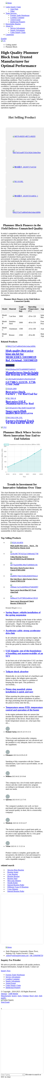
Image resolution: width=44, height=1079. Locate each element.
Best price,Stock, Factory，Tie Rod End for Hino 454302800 (22, 394)
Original (25, 996)
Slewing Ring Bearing (15, 870)
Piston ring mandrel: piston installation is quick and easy (19, 690)
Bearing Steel (12, 878)
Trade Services (11, 13)
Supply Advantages (17, 30)
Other (12, 11)
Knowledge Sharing (13, 24)
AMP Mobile (13, 994)
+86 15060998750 (36, 956)
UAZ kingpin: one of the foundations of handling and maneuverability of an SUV (24, 653)
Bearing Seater (12, 872)
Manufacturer (6, 996)
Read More (10, 365)
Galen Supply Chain (13, 7)
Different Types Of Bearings (18, 887)
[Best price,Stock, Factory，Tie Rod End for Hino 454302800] (11, 389)
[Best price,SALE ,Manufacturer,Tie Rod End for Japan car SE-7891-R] (11, 398)
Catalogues (10, 35)
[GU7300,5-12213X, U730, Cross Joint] (20, 379)
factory (14, 996)
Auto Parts (14, 9)
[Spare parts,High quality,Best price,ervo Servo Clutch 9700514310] (20, 408)
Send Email (5, 1002)
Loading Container (17, 18)
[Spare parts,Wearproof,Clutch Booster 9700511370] (24, 598)
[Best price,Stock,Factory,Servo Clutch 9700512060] (24, 565)
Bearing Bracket (13, 876)
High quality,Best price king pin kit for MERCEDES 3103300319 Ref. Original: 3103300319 (21, 355)
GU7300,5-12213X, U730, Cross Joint (21, 383)
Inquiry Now (6, 971)
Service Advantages (17, 28)
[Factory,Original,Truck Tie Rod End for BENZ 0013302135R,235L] (14, 418)
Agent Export (15, 20)
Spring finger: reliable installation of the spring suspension (23, 613)
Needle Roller (12, 883)
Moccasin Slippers (14, 881)
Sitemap (4, 994)
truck (19, 996)
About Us (9, 26)
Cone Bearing (12, 874)
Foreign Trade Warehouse (19, 15)
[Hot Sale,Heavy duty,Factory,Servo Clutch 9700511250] (24, 576)
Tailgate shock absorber (17, 671)
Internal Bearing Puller (15, 885)
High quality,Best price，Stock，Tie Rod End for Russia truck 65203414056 (24, 548)
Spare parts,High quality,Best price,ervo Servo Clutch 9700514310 (21, 413)
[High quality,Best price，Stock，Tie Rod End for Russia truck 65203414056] (16, 543)
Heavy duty (33, 996)
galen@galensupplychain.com (17, 956)
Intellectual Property (17, 22)
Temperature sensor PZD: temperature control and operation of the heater (24, 708)
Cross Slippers (12, 889)
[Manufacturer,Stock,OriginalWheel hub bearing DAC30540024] (21, 369)
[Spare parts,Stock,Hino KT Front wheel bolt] (24, 587)
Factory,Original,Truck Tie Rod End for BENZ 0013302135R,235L (20, 423)
